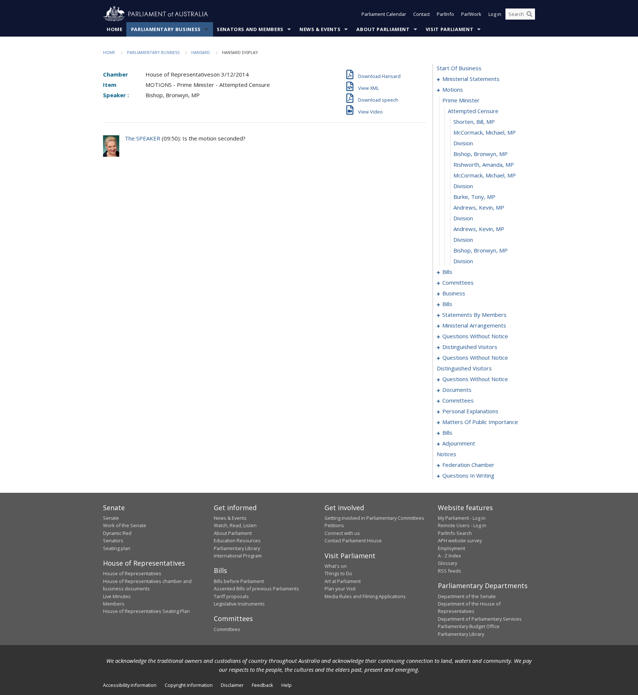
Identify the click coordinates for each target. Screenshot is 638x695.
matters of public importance (480, 422)
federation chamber (468, 464)
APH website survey (460, 540)
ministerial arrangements (474, 325)
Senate (111, 518)
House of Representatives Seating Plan (146, 611)
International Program (238, 555)
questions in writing (468, 475)
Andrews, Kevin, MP (478, 207)
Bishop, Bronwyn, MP (480, 153)
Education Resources (237, 540)
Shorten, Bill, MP (474, 121)
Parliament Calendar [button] (383, 14)
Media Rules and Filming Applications (365, 596)
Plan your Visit (340, 588)
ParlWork (471, 14)
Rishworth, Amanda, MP (483, 164)
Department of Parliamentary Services (480, 619)
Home (115, 29)
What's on (336, 566)
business (453, 293)
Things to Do (338, 573)
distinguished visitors (469, 346)
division (463, 143)
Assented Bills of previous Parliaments (256, 588)
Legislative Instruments (239, 603)
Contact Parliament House (353, 540)
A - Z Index (449, 555)
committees (458, 282)
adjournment (458, 443)
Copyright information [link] (189, 685)
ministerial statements (471, 78)
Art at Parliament (343, 581)
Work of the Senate (124, 525)
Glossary (447, 563)
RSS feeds (449, 570)
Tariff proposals (231, 596)
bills (447, 271)
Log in (494, 14)
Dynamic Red (117, 533)
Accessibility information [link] (130, 685)
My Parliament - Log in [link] (462, 518)
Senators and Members (250, 29)
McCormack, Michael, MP (484, 132)
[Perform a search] (529, 14)
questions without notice (475, 336)
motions (452, 89)
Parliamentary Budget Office (469, 626)
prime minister (461, 100)
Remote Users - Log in (462, 525)
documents (456, 389)
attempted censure (473, 111)
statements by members (474, 314)
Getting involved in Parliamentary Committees (374, 518)
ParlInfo (445, 14)
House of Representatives (132, 573)
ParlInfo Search (455, 533)
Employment (451, 548)
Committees (227, 629)
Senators (113, 540)
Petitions (334, 525)
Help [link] (286, 685)
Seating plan (116, 548)
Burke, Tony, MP (474, 196)
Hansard (200, 52)
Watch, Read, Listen (235, 525)
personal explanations (470, 411)
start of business (459, 68)
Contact (421, 14)
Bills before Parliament (239, 581)
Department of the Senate (467, 596)
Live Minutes (117, 596)
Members (113, 603)
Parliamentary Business (166, 29)
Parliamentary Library (237, 548)
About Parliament (382, 29)
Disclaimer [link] (232, 685)
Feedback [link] (262, 685)
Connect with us (342, 533)
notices (446, 454)
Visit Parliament (449, 29)
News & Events (319, 29)
